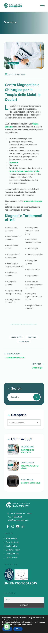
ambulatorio (16, 337)
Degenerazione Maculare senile (24, 171)
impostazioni (27, 624)
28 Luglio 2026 (27, 463)
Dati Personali (11, 557)
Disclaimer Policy (13, 550)
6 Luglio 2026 (27, 480)
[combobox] (24, 422)
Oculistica (13, 63)
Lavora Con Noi (12, 554)
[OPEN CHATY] (7, 626)
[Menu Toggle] (41, 5)
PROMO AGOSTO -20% (30, 467)
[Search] (36, 397)
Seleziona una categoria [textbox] (18, 423)
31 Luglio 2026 (27, 447)
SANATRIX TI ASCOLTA (27, 451)
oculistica (32, 337)
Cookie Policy (11, 546)
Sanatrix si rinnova (30, 483)
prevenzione (24, 341)
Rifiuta (18, 629)
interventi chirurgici (33, 201)
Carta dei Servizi (12, 542)
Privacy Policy (11, 538)
